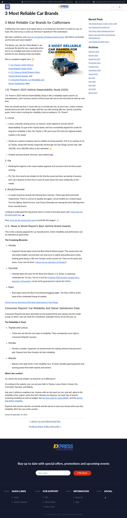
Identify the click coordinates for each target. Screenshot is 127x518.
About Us (79, 497)
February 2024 (94, 51)
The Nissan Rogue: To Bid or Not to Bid (103, 23)
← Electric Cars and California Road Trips (45, 421)
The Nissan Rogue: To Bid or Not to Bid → (45, 426)
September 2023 (95, 70)
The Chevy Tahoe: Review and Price (101, 31)
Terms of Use (50, 507)
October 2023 (93, 66)
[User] (119, 6)
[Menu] (7, 6)
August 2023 (93, 74)
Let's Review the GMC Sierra (99, 42)
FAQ (46, 497)
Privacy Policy (50, 502)
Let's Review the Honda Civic (99, 27)
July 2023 (92, 78)
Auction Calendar (20, 502)
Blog (77, 502)
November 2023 (94, 63)
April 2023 (92, 89)
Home (16, 497)
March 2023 (93, 93)
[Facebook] (2, 2)
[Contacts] (113, 6)
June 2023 (92, 81)
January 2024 (93, 55)
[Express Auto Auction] (63, 6)
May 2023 (92, 85)
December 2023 (94, 59)
